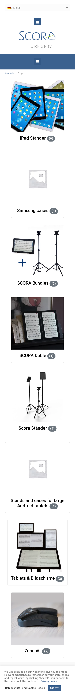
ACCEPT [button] (54, 688)
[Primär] (37, 61)
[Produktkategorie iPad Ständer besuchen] (37, 106)
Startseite (9, 73)
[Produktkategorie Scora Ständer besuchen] (37, 396)
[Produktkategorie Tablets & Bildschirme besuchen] (38, 546)
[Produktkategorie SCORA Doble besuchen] (37, 323)
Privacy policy (48, 681)
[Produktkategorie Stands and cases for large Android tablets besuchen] (37, 468)
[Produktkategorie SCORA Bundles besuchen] (37, 251)
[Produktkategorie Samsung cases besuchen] (37, 178)
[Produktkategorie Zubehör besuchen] (37, 619)
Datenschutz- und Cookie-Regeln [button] (25, 688)
